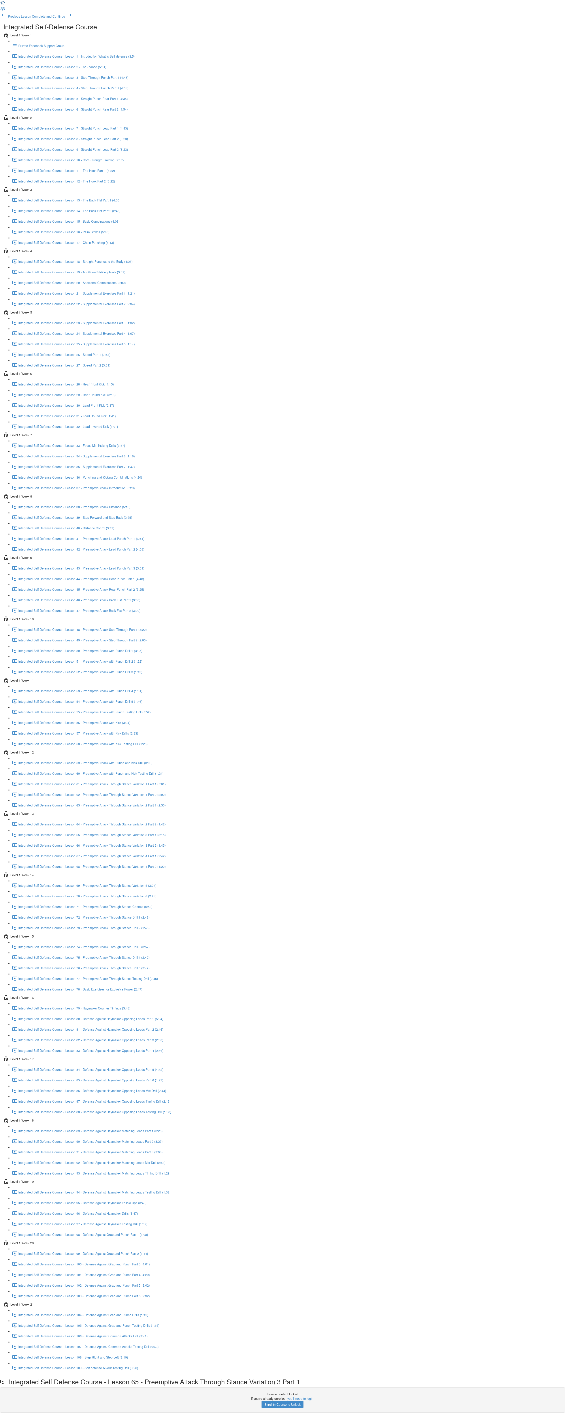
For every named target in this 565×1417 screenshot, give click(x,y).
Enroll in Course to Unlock (282, 1404)
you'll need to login (300, 1398)
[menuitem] (2, 10)
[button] (2, 4)
